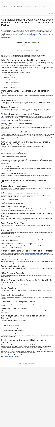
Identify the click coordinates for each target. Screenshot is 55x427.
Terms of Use (37, 6)
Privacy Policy (27, 6)
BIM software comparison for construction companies (35, 254)
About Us (5, 6)
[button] (51, 13)
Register (5, 10)
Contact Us (12, 6)
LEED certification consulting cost (28, 137)
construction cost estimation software (32, 161)
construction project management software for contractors (31, 34)
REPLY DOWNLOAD (35, 50)
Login (43, 6)
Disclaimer (19, 6)
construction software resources (10, 356)
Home (4, 3)
